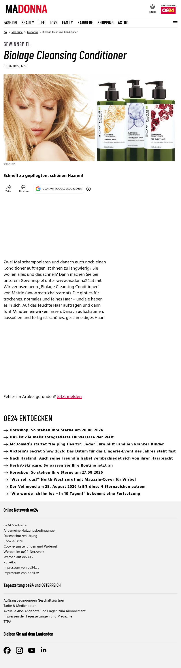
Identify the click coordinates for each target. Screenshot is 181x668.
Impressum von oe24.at (21, 568)
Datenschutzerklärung (20, 536)
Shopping (105, 22)
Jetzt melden (69, 397)
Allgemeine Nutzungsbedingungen (30, 531)
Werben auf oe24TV (19, 557)
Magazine (17, 32)
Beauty (27, 22)
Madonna (32, 32)
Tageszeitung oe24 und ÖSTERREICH (32, 585)
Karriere (85, 22)
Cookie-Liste (13, 541)
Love (54, 22)
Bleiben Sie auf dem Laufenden (28, 633)
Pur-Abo (10, 562)
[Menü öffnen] (174, 22)
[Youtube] (31, 650)
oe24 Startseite (15, 525)
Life (41, 22)
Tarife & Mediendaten (20, 606)
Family (67, 22)
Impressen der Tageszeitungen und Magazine (38, 616)
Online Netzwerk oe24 (21, 509)
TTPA (7, 622)
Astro (123, 22)
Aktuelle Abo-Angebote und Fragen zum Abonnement (45, 611)
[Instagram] (19, 650)
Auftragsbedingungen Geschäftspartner (34, 601)
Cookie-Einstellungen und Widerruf (30, 547)
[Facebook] (7, 650)
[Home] (5, 32)
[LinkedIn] (44, 650)
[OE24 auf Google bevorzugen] (88, 188)
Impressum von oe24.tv (21, 573)
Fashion (10, 22)
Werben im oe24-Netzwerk (24, 552)
